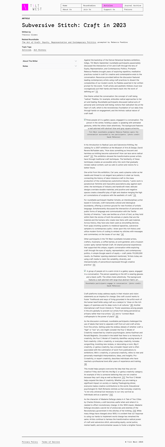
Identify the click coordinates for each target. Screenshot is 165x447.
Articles (108, 5)
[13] (134, 411)
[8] (117, 316)
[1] (97, 91)
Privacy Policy (30, 442)
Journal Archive (132, 5)
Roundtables (89, 5)
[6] (131, 305)
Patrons (128, 9)
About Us (67, 9)
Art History (40, 50)
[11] (123, 377)
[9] (85, 364)
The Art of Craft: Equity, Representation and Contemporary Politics (59, 42)
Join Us (87, 9)
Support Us (109, 9)
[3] (134, 195)
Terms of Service (51, 442)
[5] (94, 265)
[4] (122, 234)
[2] (91, 156)
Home (65, 5)
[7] (113, 314)
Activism (26, 50)
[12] (111, 394)
